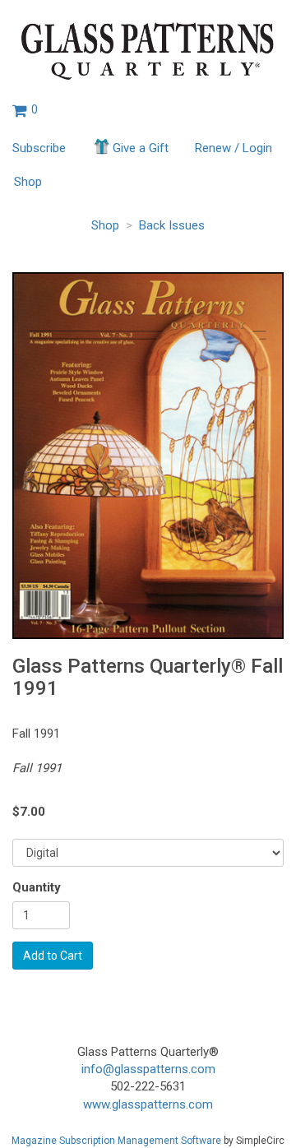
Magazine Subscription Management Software (116, 1140)
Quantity (36, 887)
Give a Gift (141, 148)
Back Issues (172, 225)
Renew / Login (233, 148)
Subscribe (39, 148)
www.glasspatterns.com (148, 1104)
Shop (28, 181)
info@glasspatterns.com (148, 1069)
